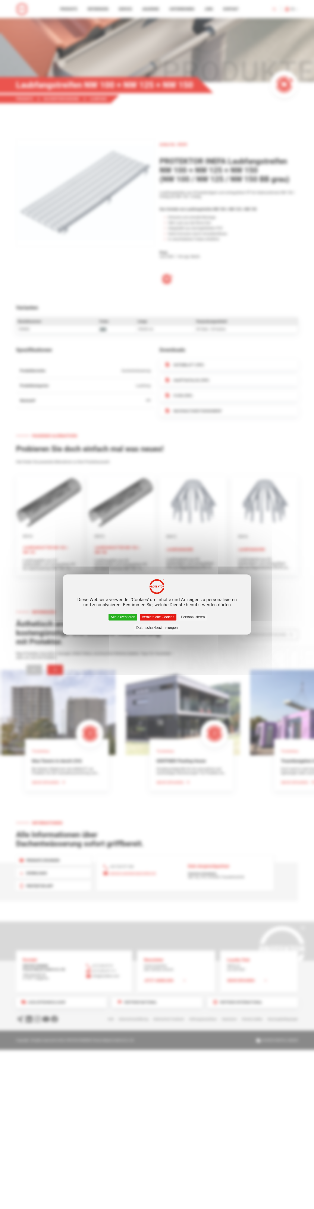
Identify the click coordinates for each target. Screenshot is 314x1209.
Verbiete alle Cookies (158, 617)
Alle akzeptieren (123, 617)
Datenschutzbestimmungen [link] (157, 627)
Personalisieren (193, 617)
